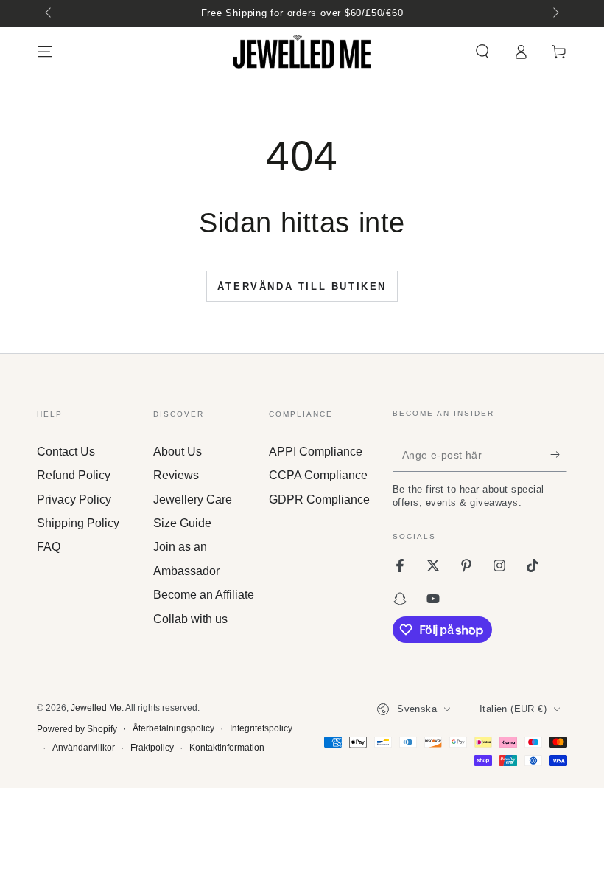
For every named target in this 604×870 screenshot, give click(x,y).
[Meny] (45, 51)
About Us (177, 451)
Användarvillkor (83, 747)
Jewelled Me (96, 708)
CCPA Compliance (318, 475)
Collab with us (190, 619)
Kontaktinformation (226, 747)
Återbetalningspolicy (173, 728)
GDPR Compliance (319, 499)
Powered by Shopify (77, 729)
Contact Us (66, 451)
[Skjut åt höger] (554, 13)
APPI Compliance (315, 451)
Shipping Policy (78, 523)
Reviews (176, 475)
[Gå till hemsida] (302, 51)
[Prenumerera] (558, 455)
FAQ (48, 546)
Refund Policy (73, 475)
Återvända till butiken (302, 286)
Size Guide (182, 523)
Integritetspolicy (261, 728)
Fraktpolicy (152, 747)
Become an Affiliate (203, 594)
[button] (482, 51)
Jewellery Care (192, 499)
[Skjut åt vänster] (49, 13)
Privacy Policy (74, 499)
